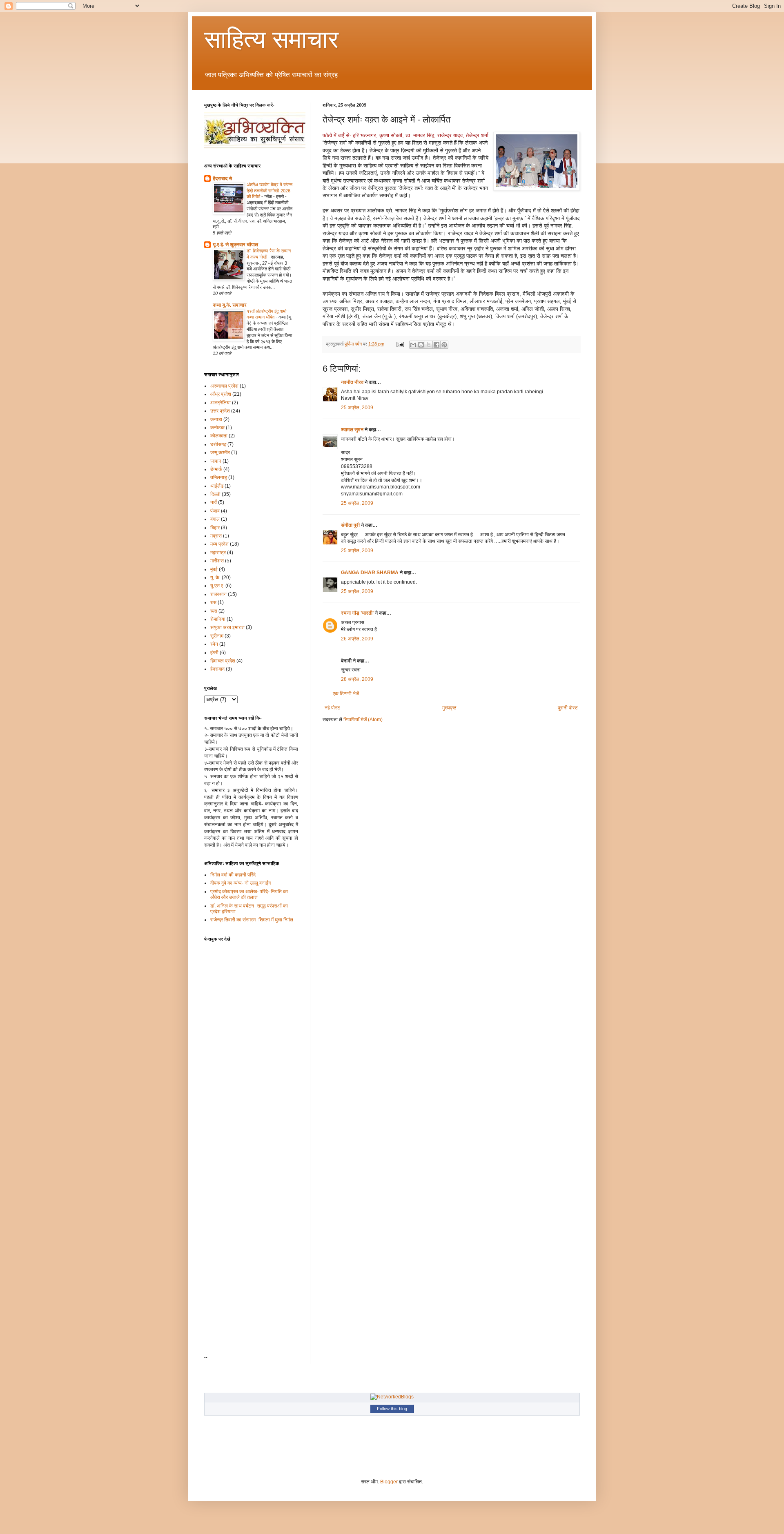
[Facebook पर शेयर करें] (436, 345)
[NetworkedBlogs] (392, 1397)
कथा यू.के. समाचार (230, 305)
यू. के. (215, 577)
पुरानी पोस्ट (568, 708)
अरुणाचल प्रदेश (224, 386)
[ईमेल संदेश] (399, 343)
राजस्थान (218, 594)
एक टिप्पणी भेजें (346, 693)
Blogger (389, 1482)
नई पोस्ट (332, 708)
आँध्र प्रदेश (220, 394)
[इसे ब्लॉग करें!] (421, 345)
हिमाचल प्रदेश (222, 661)
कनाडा (216, 419)
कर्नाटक (217, 427)
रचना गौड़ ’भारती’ (357, 613)
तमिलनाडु (218, 477)
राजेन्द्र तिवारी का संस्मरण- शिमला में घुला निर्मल (251, 920)
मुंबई (214, 569)
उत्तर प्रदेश (220, 411)
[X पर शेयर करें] (429, 345)
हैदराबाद (217, 669)
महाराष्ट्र (218, 552)
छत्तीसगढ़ (218, 444)
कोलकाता (218, 436)
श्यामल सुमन (352, 430)
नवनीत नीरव (352, 382)
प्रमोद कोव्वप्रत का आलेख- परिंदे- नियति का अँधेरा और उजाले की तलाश (249, 894)
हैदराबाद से (222, 178)
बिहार (215, 528)
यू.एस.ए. (217, 586)
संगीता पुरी (351, 525)
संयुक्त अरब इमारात (227, 627)
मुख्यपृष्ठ (449, 708)
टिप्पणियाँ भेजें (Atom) (363, 719)
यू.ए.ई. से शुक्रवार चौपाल (235, 244)
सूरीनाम (216, 636)
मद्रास (216, 536)
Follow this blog (392, 1408)
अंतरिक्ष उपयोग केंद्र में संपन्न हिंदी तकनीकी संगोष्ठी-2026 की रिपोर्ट (269, 190)
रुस (213, 602)
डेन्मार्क (216, 469)
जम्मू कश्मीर (220, 452)
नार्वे (213, 502)
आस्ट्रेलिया (220, 403)
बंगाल (215, 519)
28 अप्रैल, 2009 (357, 679)
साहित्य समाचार (271, 39)
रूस (213, 611)
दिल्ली (215, 494)
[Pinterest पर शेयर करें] (444, 345)
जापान (215, 461)
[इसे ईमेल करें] (413, 345)
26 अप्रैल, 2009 (357, 639)
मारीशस (217, 561)
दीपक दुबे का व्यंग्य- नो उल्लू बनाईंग (240, 883)
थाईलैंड (216, 486)
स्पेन (214, 644)
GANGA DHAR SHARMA (370, 572)
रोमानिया (217, 619)
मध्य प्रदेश (219, 544)
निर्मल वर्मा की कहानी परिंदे (233, 875)
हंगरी (214, 653)
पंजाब (215, 511)
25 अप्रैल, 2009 (357, 407)
